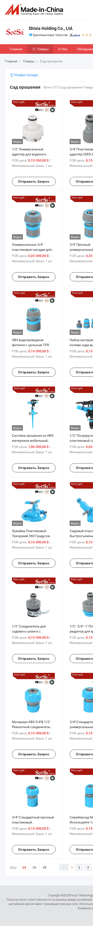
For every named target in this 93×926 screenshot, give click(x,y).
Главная (16, 49)
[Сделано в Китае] (35, 9)
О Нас (62, 49)
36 (34, 867)
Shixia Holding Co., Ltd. (51, 28)
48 (44, 867)
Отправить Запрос (33, 181)
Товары (43, 49)
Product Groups (26, 75)
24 (24, 867)
